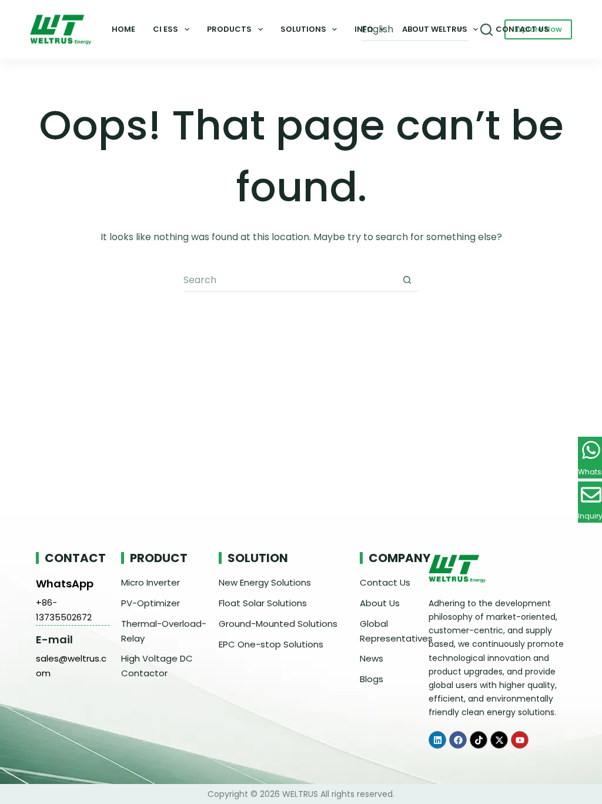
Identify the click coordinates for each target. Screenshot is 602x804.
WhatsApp (64, 583)
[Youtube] (520, 740)
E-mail (54, 639)
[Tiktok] (478, 740)
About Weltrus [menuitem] (434, 29)
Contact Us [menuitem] (522, 29)
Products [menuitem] (229, 29)
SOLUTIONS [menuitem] (303, 29)
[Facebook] (458, 740)
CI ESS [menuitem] (165, 29)
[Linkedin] (437, 740)
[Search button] (407, 280)
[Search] (486, 30)
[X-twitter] (499, 740)
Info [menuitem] (363, 29)
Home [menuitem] (123, 29)
